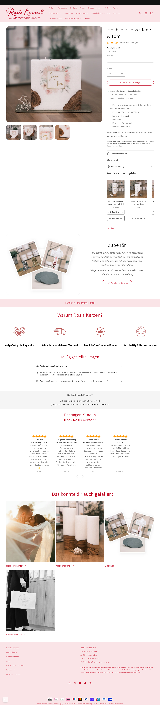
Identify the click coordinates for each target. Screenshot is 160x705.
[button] (51, 8)
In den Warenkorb (115, 218)
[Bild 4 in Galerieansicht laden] (62, 132)
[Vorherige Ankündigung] (7, 2)
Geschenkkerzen (14, 634)
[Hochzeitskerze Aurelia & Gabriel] (115, 189)
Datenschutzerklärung (15, 665)
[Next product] (152, 200)
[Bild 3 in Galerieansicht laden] (46, 132)
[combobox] (115, 212)
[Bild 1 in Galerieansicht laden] (13, 132)
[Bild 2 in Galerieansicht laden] (30, 132)
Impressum (10, 670)
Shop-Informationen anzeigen (121, 98)
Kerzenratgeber (12, 657)
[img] (39, 436)
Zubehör (109, 565)
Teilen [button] (112, 228)
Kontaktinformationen (116, 703)
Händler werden (12, 648)
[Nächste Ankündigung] (153, 2)
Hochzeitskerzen (14, 565)
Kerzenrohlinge (64, 565)
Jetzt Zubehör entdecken (117, 283)
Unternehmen (11, 652)
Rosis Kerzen (46, 704)
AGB (8, 661)
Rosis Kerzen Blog (13, 674)
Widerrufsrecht (70, 703)
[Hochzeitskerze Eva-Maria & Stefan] (138, 189)
